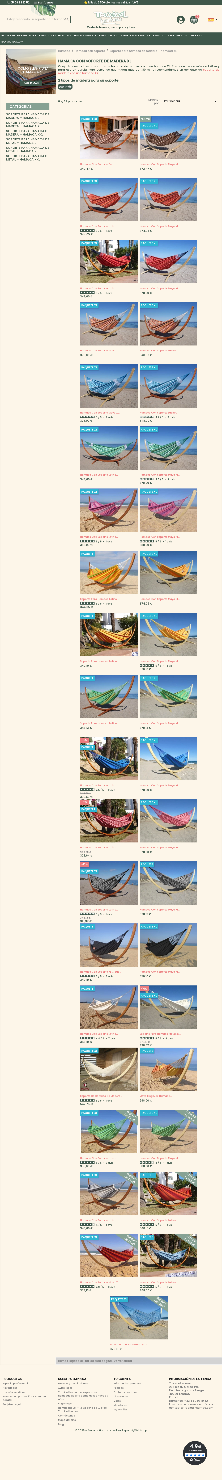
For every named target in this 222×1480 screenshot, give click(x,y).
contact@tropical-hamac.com (191, 1408)
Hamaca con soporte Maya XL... (160, 164)
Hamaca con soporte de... (96, 164)
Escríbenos (45, 3)
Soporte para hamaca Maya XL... (160, 1034)
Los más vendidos (14, 1392)
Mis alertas (120, 1405)
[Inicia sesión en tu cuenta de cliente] (181, 20)
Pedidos (119, 1388)
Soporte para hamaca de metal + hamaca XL (27, 149)
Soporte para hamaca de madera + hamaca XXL (27, 133)
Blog (61, 1424)
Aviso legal (65, 1388)
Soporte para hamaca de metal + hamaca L (27, 141)
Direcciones (121, 1396)
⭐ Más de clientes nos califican (105, 2)
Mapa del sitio (67, 1420)
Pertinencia (190, 101)
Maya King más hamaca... (156, 1096)
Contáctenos (66, 1415)
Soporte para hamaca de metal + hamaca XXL (27, 158)
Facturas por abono (126, 1392)
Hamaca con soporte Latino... (99, 226)
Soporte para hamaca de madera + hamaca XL (27, 124)
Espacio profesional (15, 1383)
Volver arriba (123, 1361)
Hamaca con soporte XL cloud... (100, 971)
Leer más (65, 87)
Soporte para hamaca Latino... (99, 599)
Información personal (127, 1383)
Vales (117, 1401)
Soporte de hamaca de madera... (101, 1096)
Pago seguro (66, 1403)
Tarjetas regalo (12, 1404)
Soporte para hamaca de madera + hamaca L (27, 116)
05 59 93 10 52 (20, 3)
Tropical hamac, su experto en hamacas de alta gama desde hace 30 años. (83, 1395)
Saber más (31, 83)
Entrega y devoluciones (73, 1383)
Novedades (10, 1388)
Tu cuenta (122, 1379)
